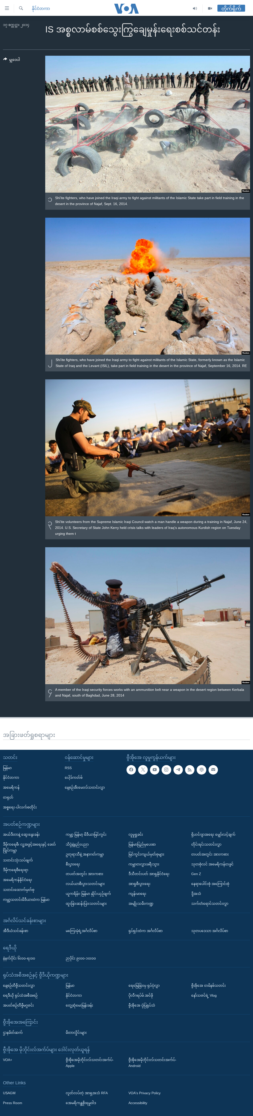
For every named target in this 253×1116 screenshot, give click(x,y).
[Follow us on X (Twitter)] (143, 769)
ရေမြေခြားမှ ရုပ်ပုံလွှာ (144, 985)
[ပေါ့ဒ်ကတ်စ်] (201, 769)
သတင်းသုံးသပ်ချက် (18, 860)
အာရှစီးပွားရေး (139, 884)
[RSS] (189, 769)
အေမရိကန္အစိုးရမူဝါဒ (81, 1103)
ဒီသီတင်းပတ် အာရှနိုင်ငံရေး (148, 874)
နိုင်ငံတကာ (41, 8)
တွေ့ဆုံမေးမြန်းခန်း (79, 1005)
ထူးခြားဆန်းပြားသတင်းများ (86, 903)
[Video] (210, 8)
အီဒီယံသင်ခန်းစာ (15, 931)
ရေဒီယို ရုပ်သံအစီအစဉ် (20, 995)
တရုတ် (8, 797)
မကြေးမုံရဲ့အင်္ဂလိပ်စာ (81, 931)
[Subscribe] (213, 769)
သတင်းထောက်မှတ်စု (18, 890)
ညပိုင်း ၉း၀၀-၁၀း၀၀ (81, 958)
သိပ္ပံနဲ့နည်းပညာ (77, 844)
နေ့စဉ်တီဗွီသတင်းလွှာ (19, 985)
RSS (68, 768)
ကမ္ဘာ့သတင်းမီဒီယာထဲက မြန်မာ (26, 899)
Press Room (12, 1103)
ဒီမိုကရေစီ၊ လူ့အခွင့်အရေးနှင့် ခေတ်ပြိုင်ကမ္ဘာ (29, 847)
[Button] (11, 61)
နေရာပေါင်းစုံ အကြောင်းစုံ (210, 884)
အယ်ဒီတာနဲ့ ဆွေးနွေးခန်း (21, 834)
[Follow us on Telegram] (178, 769)
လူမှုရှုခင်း (135, 834)
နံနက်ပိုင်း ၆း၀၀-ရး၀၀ (19, 958)
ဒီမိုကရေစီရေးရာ (15, 870)
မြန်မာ (7, 768)
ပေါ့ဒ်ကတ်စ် (74, 777)
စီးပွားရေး (73, 864)
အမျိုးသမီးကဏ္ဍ (140, 903)
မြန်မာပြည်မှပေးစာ (142, 844)
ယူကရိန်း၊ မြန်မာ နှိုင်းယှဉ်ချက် (88, 894)
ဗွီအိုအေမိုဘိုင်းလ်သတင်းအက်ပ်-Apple (90, 1063)
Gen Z (196, 874)
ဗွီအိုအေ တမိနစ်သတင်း (208, 985)
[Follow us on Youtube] (154, 769)
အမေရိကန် (11, 787)
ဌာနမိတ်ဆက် (13, 1033)
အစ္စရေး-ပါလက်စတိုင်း (20, 807)
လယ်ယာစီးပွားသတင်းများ (85, 884)
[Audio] (195, 8)
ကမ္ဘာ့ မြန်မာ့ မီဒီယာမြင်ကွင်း (86, 834)
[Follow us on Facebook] (131, 769)
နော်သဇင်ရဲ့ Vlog (204, 995)
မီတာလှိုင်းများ (76, 1033)
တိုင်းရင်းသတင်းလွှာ (206, 844)
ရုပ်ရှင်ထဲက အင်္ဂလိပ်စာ (145, 931)
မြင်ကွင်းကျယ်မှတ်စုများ (146, 854)
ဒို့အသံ (196, 894)
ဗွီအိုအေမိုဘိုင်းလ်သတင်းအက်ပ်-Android (152, 1063)
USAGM (9, 1093)
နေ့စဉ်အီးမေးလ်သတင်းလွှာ (85, 787)
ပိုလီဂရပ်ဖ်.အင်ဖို (140, 995)
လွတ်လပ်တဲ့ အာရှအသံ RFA (87, 1093)
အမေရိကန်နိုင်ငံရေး (17, 880)
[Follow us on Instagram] (166, 769)
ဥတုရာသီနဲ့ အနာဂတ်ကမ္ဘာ (85, 854)
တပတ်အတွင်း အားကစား (84, 874)
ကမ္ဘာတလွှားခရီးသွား (143, 864)
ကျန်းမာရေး (137, 894)
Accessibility (137, 1103)
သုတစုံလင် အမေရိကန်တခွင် (212, 864)
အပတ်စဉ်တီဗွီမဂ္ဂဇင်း (18, 1005)
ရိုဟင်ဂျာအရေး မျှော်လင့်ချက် (213, 834)
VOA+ (7, 1060)
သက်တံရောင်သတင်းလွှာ (209, 903)
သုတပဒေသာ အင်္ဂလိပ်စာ (209, 931)
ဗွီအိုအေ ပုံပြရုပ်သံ (141, 1005)
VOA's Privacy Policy (144, 1093)
